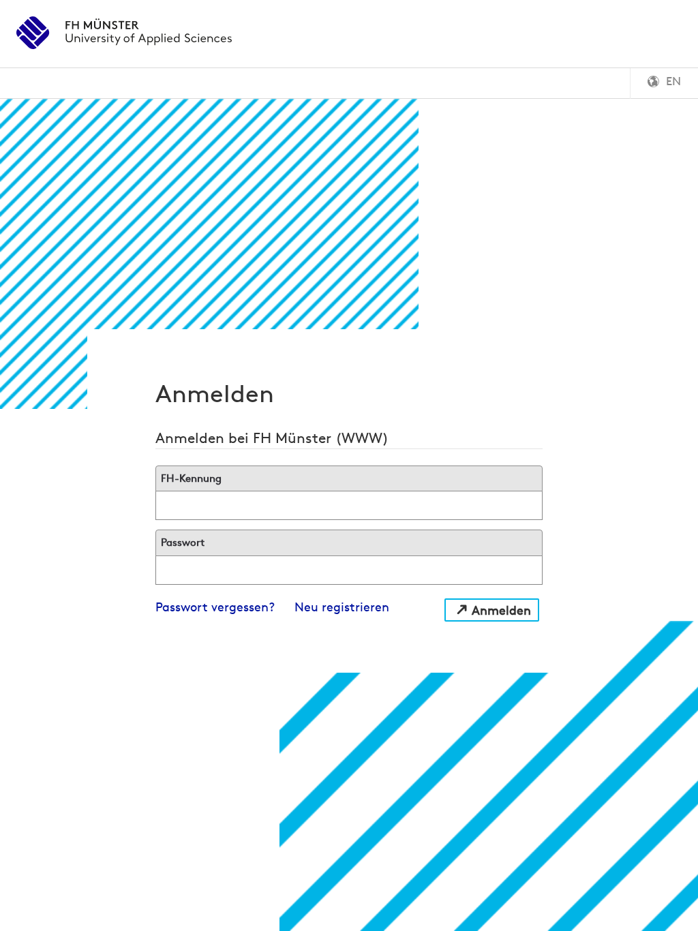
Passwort (182, 542)
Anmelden (501, 610)
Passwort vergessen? (215, 607)
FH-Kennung (191, 478)
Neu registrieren (341, 607)
